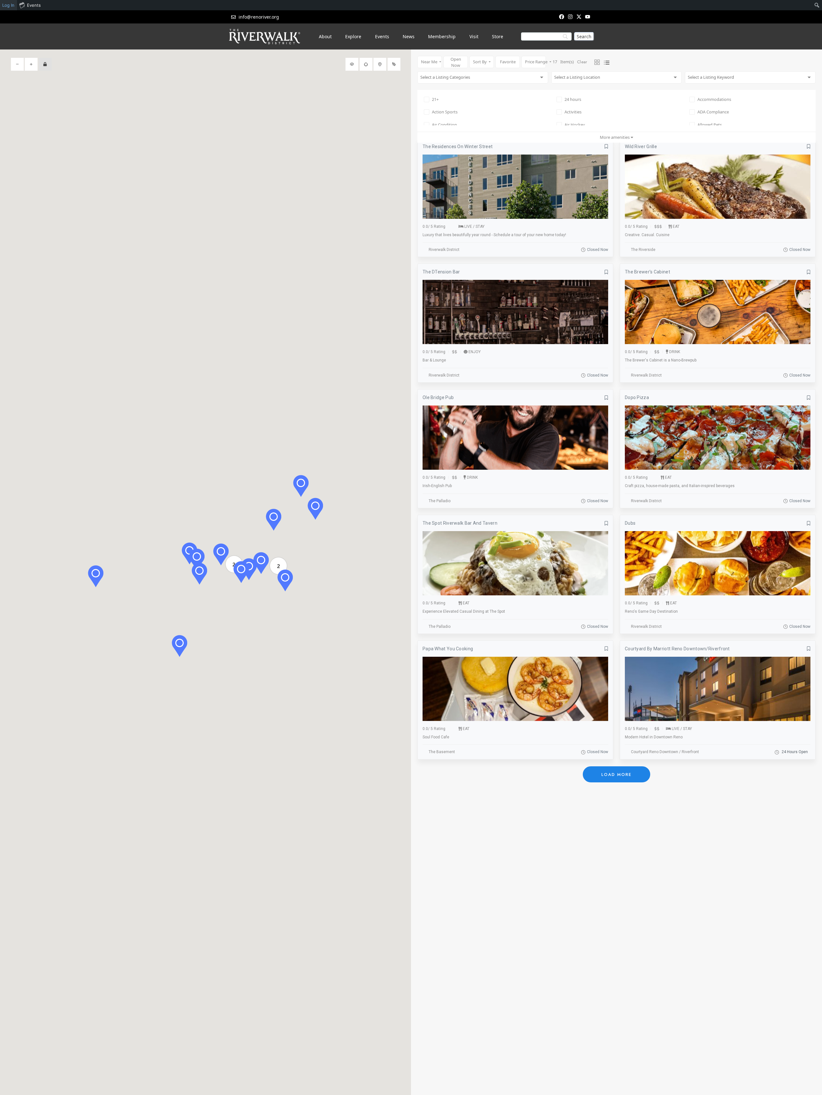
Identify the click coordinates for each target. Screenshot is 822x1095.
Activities (573, 112)
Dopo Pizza (637, 397)
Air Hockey (574, 125)
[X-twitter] (579, 16)
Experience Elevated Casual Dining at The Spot (464, 611)
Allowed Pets (709, 125)
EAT (676, 226)
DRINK (674, 352)
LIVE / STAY (474, 226)
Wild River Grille (641, 146)
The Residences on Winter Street (458, 146)
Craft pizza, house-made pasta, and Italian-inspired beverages (680, 486)
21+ (435, 99)
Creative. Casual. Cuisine (647, 235)
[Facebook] (561, 16)
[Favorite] (606, 146)
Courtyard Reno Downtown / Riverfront (665, 752)
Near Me (429, 62)
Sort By (480, 62)
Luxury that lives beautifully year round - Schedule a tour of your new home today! (494, 235)
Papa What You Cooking (448, 648)
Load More (616, 774)
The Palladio (439, 501)
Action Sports (445, 112)
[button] (95, 576)
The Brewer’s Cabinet (647, 271)
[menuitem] (817, 5)
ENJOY (474, 352)
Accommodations (714, 99)
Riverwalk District (444, 249)
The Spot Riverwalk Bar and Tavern (460, 523)
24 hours (572, 99)
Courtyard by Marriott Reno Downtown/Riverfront (677, 648)
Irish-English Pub (437, 486)
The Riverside (643, 249)
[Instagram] (570, 16)
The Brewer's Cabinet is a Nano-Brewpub (660, 360)
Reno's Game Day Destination (651, 611)
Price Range (535, 62)
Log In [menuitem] (8, 5)
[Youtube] (588, 16)
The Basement (442, 752)
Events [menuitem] (34, 5)
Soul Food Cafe (436, 737)
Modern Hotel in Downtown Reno (654, 737)
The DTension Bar (441, 271)
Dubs (630, 523)
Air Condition (444, 125)
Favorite (508, 62)
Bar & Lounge (434, 360)
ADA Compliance (713, 112)
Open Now (455, 62)
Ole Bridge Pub (438, 397)
